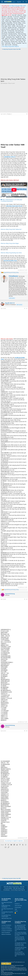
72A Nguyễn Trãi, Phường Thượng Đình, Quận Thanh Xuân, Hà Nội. (20, 944)
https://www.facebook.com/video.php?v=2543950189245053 (11, 200)
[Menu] (2, 1)
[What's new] (23, 1)
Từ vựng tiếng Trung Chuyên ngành (6, 915)
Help (16, 909)
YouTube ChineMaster (6, 925)
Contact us (17, 903)
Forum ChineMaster (5, 927)
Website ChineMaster (6, 934)
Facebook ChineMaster (6, 928)
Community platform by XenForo (13, 962)
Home (16, 911)
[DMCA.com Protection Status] (6, 964)
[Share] (27, 114)
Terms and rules (18, 905)
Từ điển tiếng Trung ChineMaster (5, 906)
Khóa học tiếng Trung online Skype (10, 243)
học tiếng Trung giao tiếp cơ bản (17, 5)
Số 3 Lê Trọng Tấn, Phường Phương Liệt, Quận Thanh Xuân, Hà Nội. (20, 954)
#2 (26, 308)
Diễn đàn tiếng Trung (5, 965)
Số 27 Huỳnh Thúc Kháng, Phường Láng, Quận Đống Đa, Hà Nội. (21, 934)
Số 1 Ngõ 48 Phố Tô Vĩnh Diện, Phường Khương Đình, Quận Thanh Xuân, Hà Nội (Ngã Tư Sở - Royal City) (20, 927)
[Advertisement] (14, 64)
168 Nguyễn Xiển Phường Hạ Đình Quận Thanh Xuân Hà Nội (20, 949)
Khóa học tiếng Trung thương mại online (11, 252)
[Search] (26, 1)
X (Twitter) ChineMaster (6, 930)
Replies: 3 (10, 114)
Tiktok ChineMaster (5, 932)
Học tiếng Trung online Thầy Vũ (10, 46)
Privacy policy (18, 907)
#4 (26, 730)
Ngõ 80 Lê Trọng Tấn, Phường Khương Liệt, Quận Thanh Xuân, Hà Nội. (20, 939)
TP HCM (21, 278)
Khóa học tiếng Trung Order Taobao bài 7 (11, 229)
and (11, 272)
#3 (26, 599)
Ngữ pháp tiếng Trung (6, 918)
